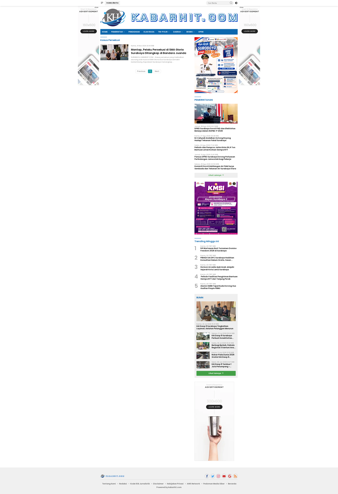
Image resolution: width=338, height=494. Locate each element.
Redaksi (123, 483)
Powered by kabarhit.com (169, 487)
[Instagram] (218, 476)
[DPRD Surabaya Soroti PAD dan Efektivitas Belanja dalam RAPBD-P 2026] (216, 114)
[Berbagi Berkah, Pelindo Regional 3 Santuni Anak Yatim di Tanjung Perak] (203, 346)
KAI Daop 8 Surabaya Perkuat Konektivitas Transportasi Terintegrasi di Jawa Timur (222, 336)
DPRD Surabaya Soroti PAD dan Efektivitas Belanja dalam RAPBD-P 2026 (214, 129)
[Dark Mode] (236, 3)
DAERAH (177, 31)
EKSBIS (189, 31)
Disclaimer (158, 483)
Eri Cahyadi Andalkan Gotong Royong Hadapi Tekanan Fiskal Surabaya (212, 139)
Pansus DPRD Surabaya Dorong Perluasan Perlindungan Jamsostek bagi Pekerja (214, 158)
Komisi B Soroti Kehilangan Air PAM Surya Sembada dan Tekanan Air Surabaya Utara (215, 167)
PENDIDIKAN (134, 31)
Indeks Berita (112, 3)
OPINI (200, 31)
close (96, 7)
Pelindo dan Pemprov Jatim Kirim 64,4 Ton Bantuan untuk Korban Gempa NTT (214, 148)
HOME (104, 31)
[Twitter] (212, 476)
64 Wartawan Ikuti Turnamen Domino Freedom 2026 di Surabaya (218, 249)
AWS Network (193, 483)
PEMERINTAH (117, 31)
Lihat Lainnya (215, 175)
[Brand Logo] (169, 17)
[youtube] (224, 476)
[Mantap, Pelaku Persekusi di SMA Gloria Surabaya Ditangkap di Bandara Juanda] (114, 53)
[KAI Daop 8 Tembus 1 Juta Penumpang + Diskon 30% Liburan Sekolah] (203, 365)
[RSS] (235, 476)
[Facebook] (207, 476)
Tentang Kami (109, 483)
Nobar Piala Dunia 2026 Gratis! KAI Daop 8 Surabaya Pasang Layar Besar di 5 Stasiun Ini (223, 355)
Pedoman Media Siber (214, 483)
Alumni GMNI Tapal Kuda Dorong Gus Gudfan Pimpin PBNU (218, 287)
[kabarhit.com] (112, 476)
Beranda (232, 483)
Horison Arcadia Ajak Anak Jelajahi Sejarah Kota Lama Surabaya (217, 268)
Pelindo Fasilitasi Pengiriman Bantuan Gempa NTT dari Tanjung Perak (219, 277)
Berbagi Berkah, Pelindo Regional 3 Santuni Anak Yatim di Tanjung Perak (223, 346)
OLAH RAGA (148, 31)
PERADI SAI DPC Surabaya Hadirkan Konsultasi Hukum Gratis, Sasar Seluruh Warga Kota (217, 258)
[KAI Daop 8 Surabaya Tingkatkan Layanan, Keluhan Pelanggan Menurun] (216, 311)
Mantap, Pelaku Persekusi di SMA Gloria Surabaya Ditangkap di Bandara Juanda (158, 51)
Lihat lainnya (215, 373)
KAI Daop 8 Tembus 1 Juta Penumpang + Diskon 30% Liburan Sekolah (221, 365)
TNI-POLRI (163, 31)
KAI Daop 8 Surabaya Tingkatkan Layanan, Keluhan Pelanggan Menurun (214, 327)
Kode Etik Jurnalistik (140, 483)
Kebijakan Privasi (175, 483)
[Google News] (229, 476)
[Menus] (102, 3)
